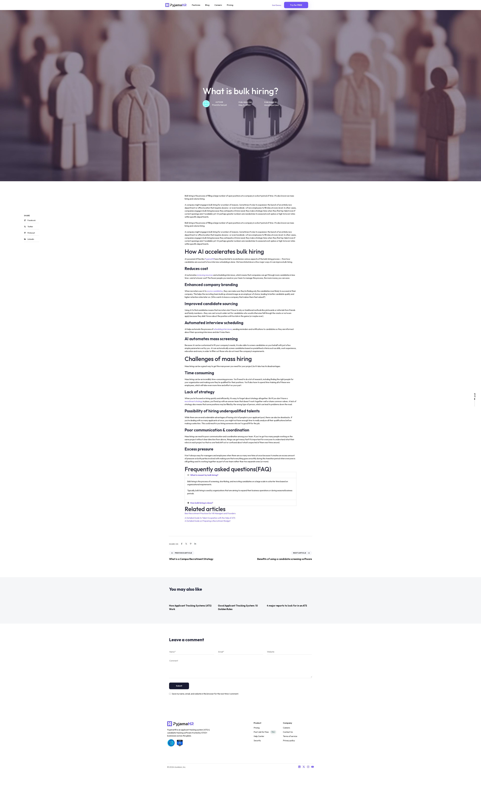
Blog (207, 5)
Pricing (230, 5)
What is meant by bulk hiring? (204, 475)
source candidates (215, 291)
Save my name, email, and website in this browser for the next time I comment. (205, 693)
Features (196, 5)
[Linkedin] (299, 767)
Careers (218, 5)
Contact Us (288, 732)
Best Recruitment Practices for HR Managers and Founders (210, 513)
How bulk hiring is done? (201, 503)
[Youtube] (312, 767)
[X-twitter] (304, 767)
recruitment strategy (194, 401)
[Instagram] (308, 767)
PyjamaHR (209, 259)
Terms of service (290, 736)
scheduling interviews (223, 329)
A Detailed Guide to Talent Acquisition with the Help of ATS (210, 518)
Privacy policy (289, 740)
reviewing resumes (205, 275)
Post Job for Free (264, 732)
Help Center (259, 736)
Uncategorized (271, 105)
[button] (240, 475)
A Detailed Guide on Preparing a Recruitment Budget (207, 521)
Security (257, 740)
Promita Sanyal (219, 105)
